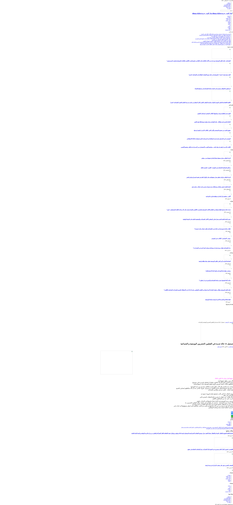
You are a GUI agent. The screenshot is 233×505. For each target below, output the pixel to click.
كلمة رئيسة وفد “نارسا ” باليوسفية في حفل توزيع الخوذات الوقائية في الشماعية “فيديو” (210, 74)
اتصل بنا (229, 8)
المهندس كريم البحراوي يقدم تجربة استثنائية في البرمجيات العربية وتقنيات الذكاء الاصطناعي (209, 138)
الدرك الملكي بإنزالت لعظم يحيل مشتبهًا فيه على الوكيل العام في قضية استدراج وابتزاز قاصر (208, 177)
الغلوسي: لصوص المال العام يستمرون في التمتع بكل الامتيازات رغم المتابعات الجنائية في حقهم (210, 449)
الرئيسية (229, 16)
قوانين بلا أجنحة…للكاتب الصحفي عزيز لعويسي (221, 39)
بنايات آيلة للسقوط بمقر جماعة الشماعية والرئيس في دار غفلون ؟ (215, 280)
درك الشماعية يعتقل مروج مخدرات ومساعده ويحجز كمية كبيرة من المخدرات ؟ (212, 248)
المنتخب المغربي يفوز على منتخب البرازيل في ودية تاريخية (219, 465)
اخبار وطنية (228, 18)
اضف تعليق (219, 346)
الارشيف (227, 322)
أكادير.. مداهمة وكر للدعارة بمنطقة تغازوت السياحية (218, 196)
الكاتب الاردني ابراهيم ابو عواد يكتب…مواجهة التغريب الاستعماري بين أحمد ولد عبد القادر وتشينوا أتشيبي (206, 147)
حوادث (229, 26)
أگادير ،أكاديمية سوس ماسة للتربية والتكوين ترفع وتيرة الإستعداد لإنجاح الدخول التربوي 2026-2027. (211, 42)
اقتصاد (229, 22)
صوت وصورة (228, 29)
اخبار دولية (228, 19)
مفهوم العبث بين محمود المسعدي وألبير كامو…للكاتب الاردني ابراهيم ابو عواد (215, 44)
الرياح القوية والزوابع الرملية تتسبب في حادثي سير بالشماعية (219, 428)
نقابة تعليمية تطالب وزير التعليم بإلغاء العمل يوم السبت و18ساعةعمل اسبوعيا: (215, 35)
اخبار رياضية (228, 20)
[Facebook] (116, 412)
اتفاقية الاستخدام (227, 5)
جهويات (229, 17)
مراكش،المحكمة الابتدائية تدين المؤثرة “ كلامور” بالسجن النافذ (216, 167)
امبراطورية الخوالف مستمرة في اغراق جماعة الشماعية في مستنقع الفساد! (213, 88)
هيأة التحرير (228, 3)
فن (230, 25)
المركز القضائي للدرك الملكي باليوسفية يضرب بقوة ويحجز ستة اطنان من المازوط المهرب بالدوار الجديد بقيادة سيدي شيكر (207, 427)
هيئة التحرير (230, 346)
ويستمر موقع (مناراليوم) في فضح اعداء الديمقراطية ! (218, 271)
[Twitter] (116, 414)
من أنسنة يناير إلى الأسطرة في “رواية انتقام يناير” (221, 36)
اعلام (230, 28)
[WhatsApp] (116, 416)
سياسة (229, 21)
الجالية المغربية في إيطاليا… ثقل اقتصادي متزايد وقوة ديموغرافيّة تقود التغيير (215, 43)
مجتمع (229, 24)
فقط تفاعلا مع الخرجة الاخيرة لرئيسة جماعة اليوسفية (218, 299)
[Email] (116, 418)
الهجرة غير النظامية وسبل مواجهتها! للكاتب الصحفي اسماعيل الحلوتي (217, 41)
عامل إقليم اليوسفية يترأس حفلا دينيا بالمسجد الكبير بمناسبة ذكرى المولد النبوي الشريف (213, 38)
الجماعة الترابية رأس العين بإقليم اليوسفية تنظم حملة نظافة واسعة (215, 261)
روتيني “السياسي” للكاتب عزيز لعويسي (221, 238)
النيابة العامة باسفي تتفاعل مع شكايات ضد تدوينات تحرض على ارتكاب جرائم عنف (211, 186)
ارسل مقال (228, 7)
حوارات (229, 27)
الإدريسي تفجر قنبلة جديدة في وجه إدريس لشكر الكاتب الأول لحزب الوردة (216, 34)
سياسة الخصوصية (227, 6)
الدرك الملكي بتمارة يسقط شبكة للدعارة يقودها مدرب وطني (216, 158)
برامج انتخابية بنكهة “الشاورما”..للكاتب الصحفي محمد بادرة (219, 37)
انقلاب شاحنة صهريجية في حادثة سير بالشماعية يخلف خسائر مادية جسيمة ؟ (212, 228)
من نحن (229, 2)
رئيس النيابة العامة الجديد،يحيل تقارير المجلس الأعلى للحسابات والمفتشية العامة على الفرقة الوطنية (207, 219)
